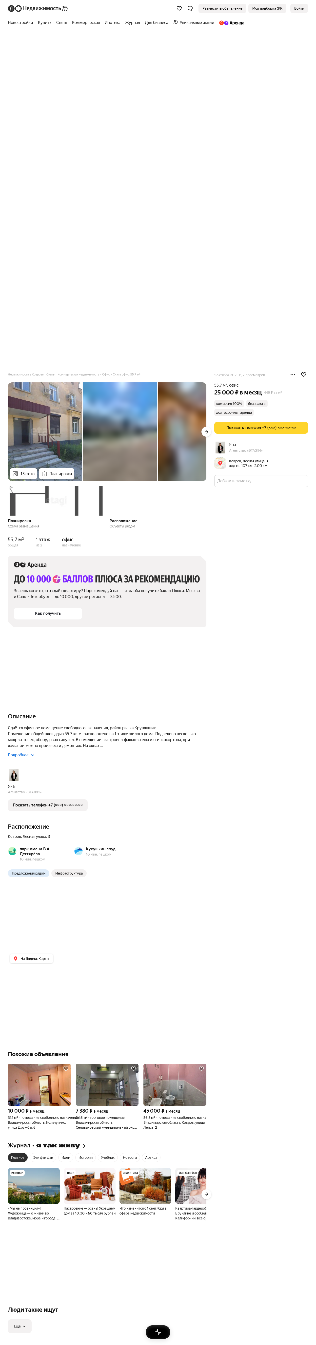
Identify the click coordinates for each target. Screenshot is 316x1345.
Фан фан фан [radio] (43, 1157)
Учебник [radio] (108, 1157)
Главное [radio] (17, 1157)
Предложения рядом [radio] (28, 873)
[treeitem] (22, 23)
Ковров (14, 836)
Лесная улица (34, 836)
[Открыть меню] (292, 374)
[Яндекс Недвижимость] (38, 8)
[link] (299, 8)
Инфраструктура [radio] (69, 873)
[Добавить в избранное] (303, 374)
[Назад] (8, 500)
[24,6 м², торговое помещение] (107, 1085)
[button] (190, 8)
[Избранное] (179, 8)
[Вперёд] (206, 432)
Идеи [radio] (65, 1157)
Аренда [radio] (151, 1157)
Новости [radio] (130, 1157)
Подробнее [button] (18, 755)
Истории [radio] (86, 1157)
